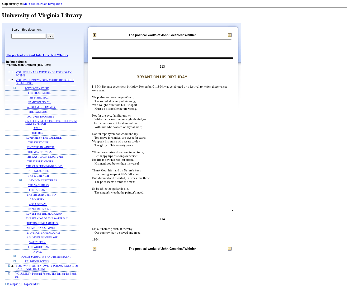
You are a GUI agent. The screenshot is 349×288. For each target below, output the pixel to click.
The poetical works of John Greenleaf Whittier (37, 55)
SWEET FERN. (37, 242)
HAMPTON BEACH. (39, 102)
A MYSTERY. (37, 199)
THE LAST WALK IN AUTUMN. (45, 157)
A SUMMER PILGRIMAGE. (42, 237)
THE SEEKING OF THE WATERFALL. (48, 218)
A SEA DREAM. (38, 204)
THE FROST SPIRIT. (39, 93)
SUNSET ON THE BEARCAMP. (44, 213)
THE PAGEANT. (38, 190)
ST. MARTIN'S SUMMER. (41, 228)
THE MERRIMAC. (38, 97)
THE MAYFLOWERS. (40, 152)
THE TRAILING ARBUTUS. (42, 223)
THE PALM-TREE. (38, 171)
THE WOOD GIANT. (39, 247)
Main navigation (51, 3)
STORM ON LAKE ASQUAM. (44, 232)
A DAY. (37, 251)
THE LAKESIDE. (38, 112)
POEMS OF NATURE (37, 88)
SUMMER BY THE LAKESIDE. (44, 138)
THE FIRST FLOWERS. (40, 161)
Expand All (30, 284)
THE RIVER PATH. (39, 176)
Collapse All (15, 284)
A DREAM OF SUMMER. (41, 107)
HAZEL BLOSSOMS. (40, 209)
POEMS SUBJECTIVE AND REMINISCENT (46, 256)
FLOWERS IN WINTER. (41, 147)
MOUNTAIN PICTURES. (43, 180)
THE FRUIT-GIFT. (38, 142)
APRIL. (37, 128)
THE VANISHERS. (38, 185)
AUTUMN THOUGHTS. (41, 116)
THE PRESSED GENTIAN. (42, 195)
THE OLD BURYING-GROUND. (44, 166)
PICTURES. (37, 133)
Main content (32, 3)
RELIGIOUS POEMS (37, 261)
